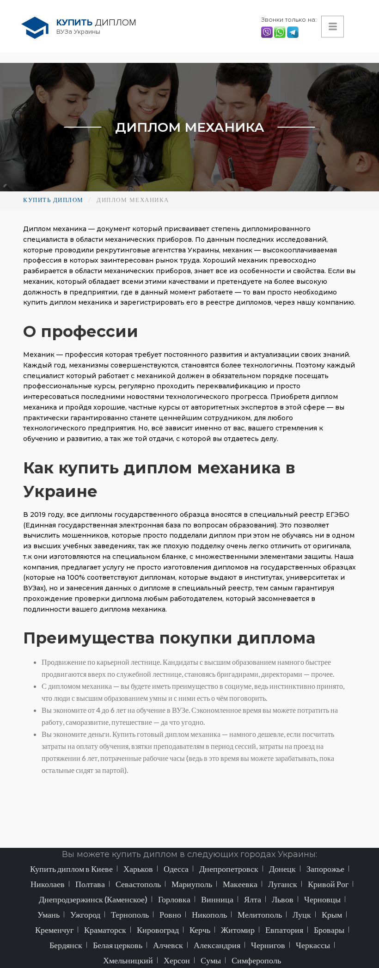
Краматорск (105, 930)
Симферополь (256, 960)
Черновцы (322, 899)
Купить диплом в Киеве (71, 869)
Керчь (200, 930)
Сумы (211, 960)
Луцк (302, 914)
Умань (48, 914)
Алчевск (168, 945)
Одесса (176, 869)
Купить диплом (53, 199)
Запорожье (325, 869)
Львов (282, 899)
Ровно (170, 914)
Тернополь (130, 914)
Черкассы (313, 945)
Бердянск (65, 945)
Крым (332, 914)
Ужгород (85, 914)
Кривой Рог (328, 884)
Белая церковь (117, 945)
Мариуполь (191, 884)
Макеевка (240, 884)
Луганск (282, 884)
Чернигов (268, 945)
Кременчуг (54, 930)
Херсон (177, 960)
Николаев (48, 884)
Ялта (252, 899)
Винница (217, 899)
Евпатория (284, 930)
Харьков (138, 869)
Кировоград (158, 930)
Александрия (217, 945)
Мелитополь (260, 914)
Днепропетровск (228, 869)
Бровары (329, 930)
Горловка (174, 899)
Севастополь (138, 884)
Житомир (238, 930)
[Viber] (267, 31)
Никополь (209, 914)
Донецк (282, 869)
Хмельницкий (128, 960)
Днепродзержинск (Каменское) (93, 899)
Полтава (90, 884)
